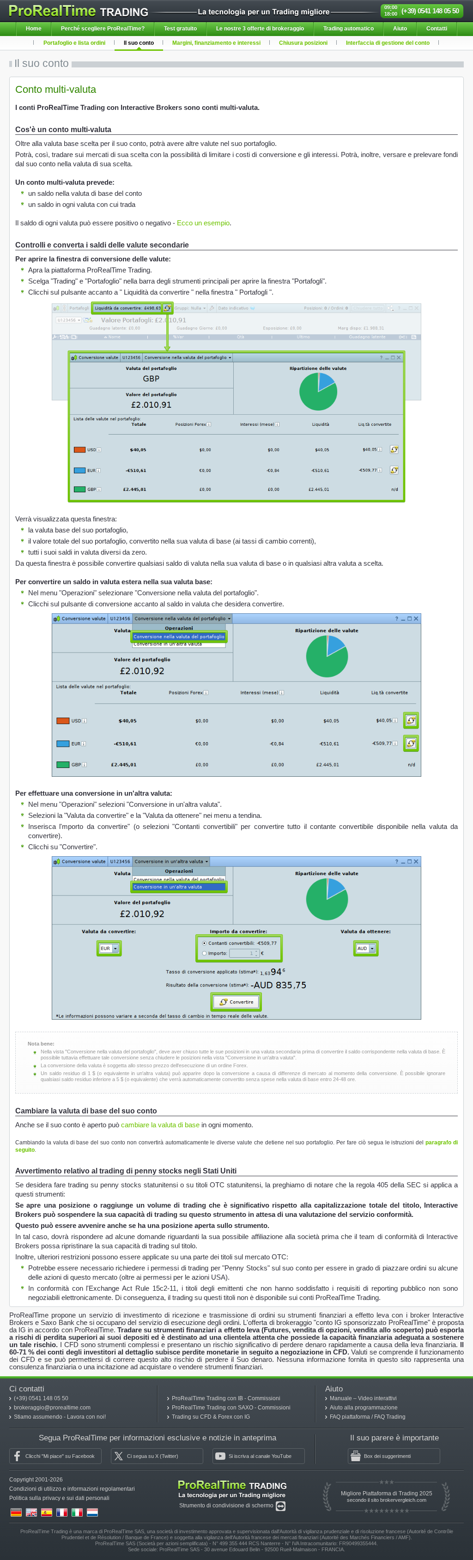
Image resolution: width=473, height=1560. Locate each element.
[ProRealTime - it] (78, 9)
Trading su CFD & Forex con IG (211, 1417)
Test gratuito (180, 28)
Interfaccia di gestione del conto (388, 43)
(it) (77, 1512)
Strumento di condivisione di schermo (227, 1505)
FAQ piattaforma (350, 1417)
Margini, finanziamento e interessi (216, 43)
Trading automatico (348, 28)
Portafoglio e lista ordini (74, 43)
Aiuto (400, 28)
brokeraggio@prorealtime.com (52, 1407)
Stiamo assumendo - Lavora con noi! (60, 1417)
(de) (16, 1512)
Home (34, 28)
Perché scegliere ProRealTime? (103, 28)
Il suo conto (139, 43)
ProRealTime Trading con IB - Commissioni (226, 1398)
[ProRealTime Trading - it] (232, 1482)
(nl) (92, 1512)
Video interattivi (377, 1398)
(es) (46, 1512)
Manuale (341, 1398)
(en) (31, 1512)
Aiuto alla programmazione (364, 1407)
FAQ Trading (390, 1417)
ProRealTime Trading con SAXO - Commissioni (231, 1407)
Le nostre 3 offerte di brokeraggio (260, 28)
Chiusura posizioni (303, 43)
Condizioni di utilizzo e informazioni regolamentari (72, 1489)
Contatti (436, 28)
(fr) (61, 1512)
